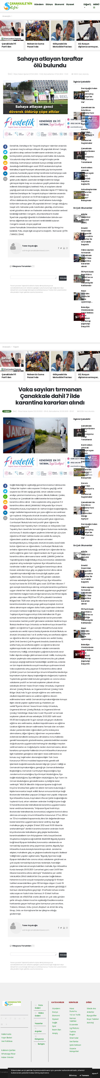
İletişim (41, 1044)
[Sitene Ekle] (7, 1024)
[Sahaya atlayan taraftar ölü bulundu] (35, 97)
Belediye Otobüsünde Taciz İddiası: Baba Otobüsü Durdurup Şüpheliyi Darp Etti (87, 317)
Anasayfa (6, 16)
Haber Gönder (7, 1057)
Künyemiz (39, 1039)
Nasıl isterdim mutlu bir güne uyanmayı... (87, 296)
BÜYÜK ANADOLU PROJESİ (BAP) (85, 218)
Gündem (39, 4)
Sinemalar (74, 1038)
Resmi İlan (56, 1029)
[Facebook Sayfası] (2, 1018)
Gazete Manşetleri (74, 1050)
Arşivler (38, 1031)
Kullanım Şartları (8, 1050)
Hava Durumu (73, 1010)
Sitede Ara (91, 1008)
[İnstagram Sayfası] (11, 1018)
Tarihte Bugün (73, 1033)
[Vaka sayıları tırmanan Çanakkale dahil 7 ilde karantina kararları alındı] (35, 435)
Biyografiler (92, 1015)
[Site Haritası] (3, 1024)
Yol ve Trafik (75, 1014)
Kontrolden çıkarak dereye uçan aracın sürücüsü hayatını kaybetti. (87, 175)
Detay (74, 1075)
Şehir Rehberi (75, 1045)
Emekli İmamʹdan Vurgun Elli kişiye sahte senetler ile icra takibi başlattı (87, 236)
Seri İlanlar (74, 1041)
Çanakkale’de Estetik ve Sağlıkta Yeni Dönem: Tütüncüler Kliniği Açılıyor (88, 115)
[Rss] (25, 1018)
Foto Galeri (39, 1006)
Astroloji (90, 1022)
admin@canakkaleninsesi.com (35, 250)
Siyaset (70, 4)
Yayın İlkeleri (6, 1037)
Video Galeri (39, 1014)
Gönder (63, 278)
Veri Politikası (6, 1041)
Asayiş (55, 1033)
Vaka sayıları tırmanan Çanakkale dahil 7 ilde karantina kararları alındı (87, 258)
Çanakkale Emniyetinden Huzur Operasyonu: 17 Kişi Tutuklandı (88, 155)
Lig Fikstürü (74, 1028)
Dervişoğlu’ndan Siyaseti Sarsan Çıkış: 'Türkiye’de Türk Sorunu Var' (89, 95)
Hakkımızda (6, 1034)
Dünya (49, 4)
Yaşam (16, 347)
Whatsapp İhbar (8, 1053)
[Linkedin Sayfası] (21, 1018)
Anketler (90, 1012)
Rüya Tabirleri (93, 1019)
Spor (54, 1026)
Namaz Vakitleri (73, 1019)
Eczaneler (74, 1024)
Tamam (85, 1075)
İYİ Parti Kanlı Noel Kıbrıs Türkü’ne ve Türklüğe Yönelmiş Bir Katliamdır (87, 278)
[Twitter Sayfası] (7, 1018)
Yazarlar (39, 1023)
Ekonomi (59, 4)
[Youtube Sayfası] (16, 1018)
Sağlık (54, 1022)
